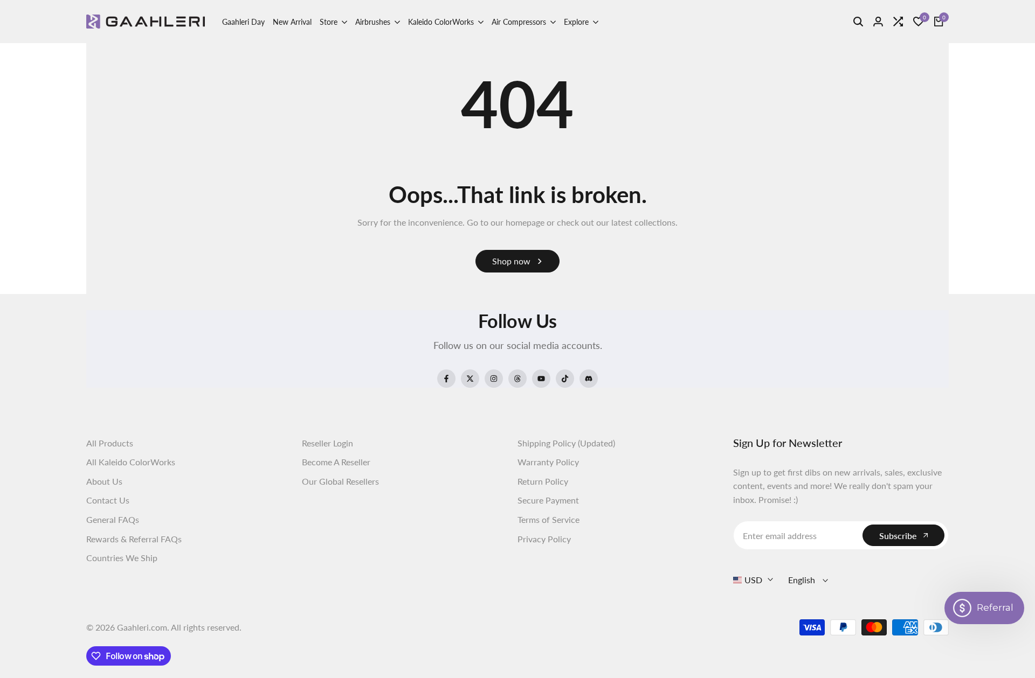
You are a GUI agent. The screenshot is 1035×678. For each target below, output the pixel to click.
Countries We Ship (121, 558)
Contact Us (107, 500)
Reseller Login (327, 443)
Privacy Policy (544, 539)
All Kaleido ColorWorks (130, 462)
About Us (104, 481)
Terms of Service (548, 519)
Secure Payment (548, 500)
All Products (109, 443)
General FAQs (112, 519)
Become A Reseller (336, 462)
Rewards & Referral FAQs (134, 539)
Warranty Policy (548, 462)
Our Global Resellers (340, 481)
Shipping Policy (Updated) (566, 443)
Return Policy (543, 481)
